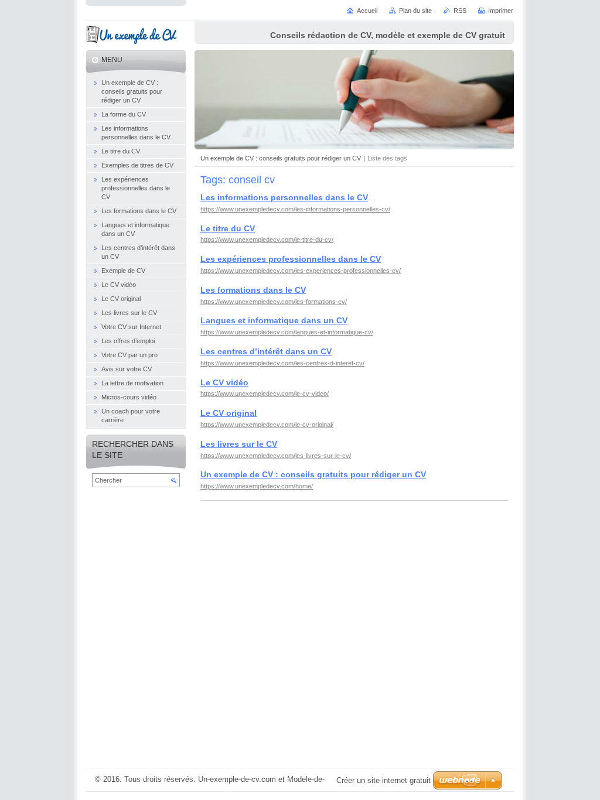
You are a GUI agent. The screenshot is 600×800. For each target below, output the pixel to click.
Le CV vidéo (224, 382)
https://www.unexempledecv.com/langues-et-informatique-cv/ (286, 332)
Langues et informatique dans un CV (273, 320)
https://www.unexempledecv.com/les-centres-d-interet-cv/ (282, 363)
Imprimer (500, 10)
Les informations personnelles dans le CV (284, 197)
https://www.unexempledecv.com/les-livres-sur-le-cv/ (275, 455)
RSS (460, 10)
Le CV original (228, 413)
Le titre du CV (227, 228)
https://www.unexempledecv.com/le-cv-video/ (264, 393)
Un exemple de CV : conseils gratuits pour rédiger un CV (280, 158)
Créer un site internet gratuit (383, 780)
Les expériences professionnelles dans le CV (290, 259)
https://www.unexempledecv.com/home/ (256, 486)
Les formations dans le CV (253, 290)
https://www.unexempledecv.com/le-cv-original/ (266, 424)
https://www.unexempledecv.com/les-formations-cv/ (273, 301)
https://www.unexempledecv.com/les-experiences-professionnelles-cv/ (300, 270)
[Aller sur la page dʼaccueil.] (132, 36)
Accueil (367, 10)
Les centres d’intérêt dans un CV (266, 351)
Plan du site (415, 10)
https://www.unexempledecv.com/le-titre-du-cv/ (266, 239)
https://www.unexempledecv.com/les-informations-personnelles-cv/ (295, 209)
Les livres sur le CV (238, 444)
